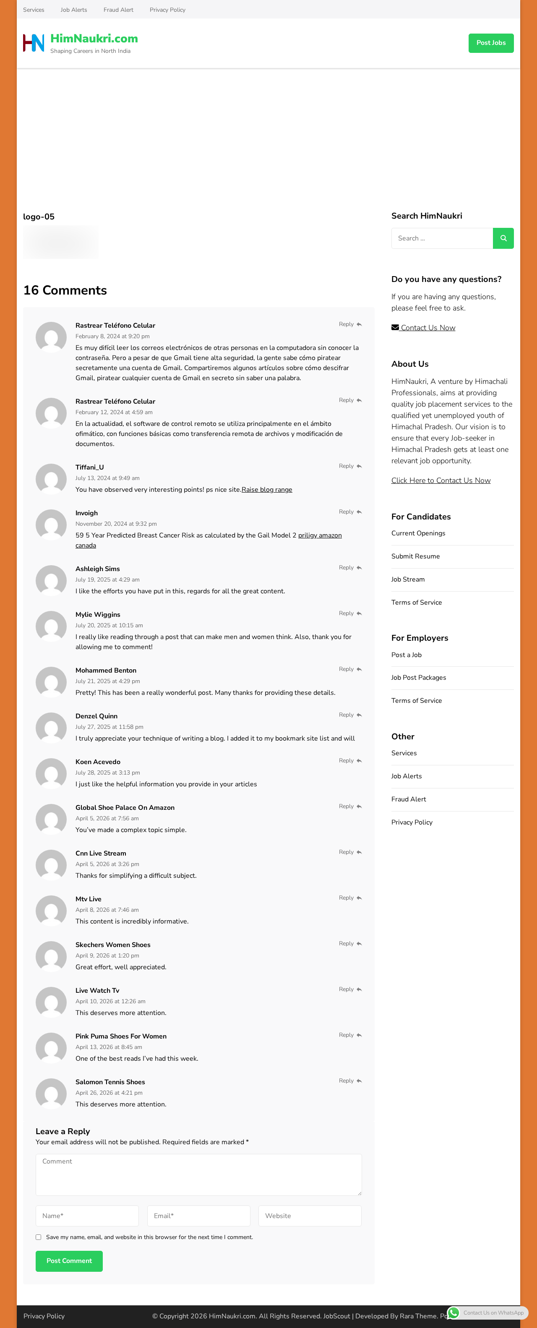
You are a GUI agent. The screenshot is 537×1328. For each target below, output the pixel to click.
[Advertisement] (268, 131)
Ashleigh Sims (98, 569)
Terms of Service (416, 602)
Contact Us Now (427, 328)
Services (33, 10)
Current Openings (418, 533)
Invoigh (87, 513)
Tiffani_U (90, 467)
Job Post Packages (418, 677)
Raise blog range (267, 489)
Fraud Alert (118, 10)
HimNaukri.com (94, 39)
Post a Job (406, 655)
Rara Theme (418, 1316)
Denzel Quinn (96, 716)
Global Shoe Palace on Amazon (125, 807)
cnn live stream (101, 853)
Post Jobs (491, 42)
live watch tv (97, 990)
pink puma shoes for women (121, 1036)
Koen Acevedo (98, 762)
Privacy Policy (167, 10)
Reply (346, 324)
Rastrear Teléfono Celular (115, 325)
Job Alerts (74, 10)
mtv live (89, 899)
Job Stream (408, 579)
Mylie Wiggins (98, 614)
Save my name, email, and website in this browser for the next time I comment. (149, 1237)
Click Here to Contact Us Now (441, 480)
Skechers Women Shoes (113, 945)
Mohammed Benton (106, 670)
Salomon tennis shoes (110, 1082)
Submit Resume (415, 556)
